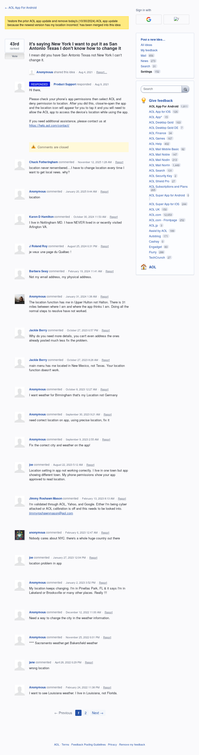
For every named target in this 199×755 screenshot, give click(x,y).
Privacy (112, 744)
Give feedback (161, 100)
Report (119, 162)
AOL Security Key (161, 176)
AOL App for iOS (160, 111)
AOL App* (156, 117)
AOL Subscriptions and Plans (168, 186)
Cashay (154, 241)
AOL (152, 266)
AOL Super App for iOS (164, 204)
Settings (146, 71)
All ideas (146, 45)
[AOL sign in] (176, 19)
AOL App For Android (164, 106)
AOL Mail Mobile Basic (164, 149)
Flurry (153, 252)
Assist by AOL (158, 230)
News (144, 61)
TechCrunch (157, 257)
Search (145, 66)
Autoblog (155, 236)
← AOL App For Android (21, 7)
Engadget (156, 247)
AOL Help (156, 143)
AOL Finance (158, 133)
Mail (143, 55)
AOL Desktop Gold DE (164, 127)
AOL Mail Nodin (160, 160)
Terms (65, 744)
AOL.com (155, 214)
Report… (101, 72)
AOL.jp (154, 225)
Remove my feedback (132, 744)
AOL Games (157, 138)
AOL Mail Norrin (160, 165)
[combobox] (162, 89)
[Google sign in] (149, 19)
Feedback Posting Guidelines (88, 744)
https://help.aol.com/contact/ (49, 125)
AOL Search (157, 170)
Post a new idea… (153, 39)
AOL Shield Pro (159, 181)
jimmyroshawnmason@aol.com (51, 513)
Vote (14, 56)
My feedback (149, 50)
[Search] (185, 89)
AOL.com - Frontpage (163, 220)
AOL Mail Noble (160, 154)
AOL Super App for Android (167, 195)
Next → (97, 712)
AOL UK (154, 209)
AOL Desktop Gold (161, 122)
